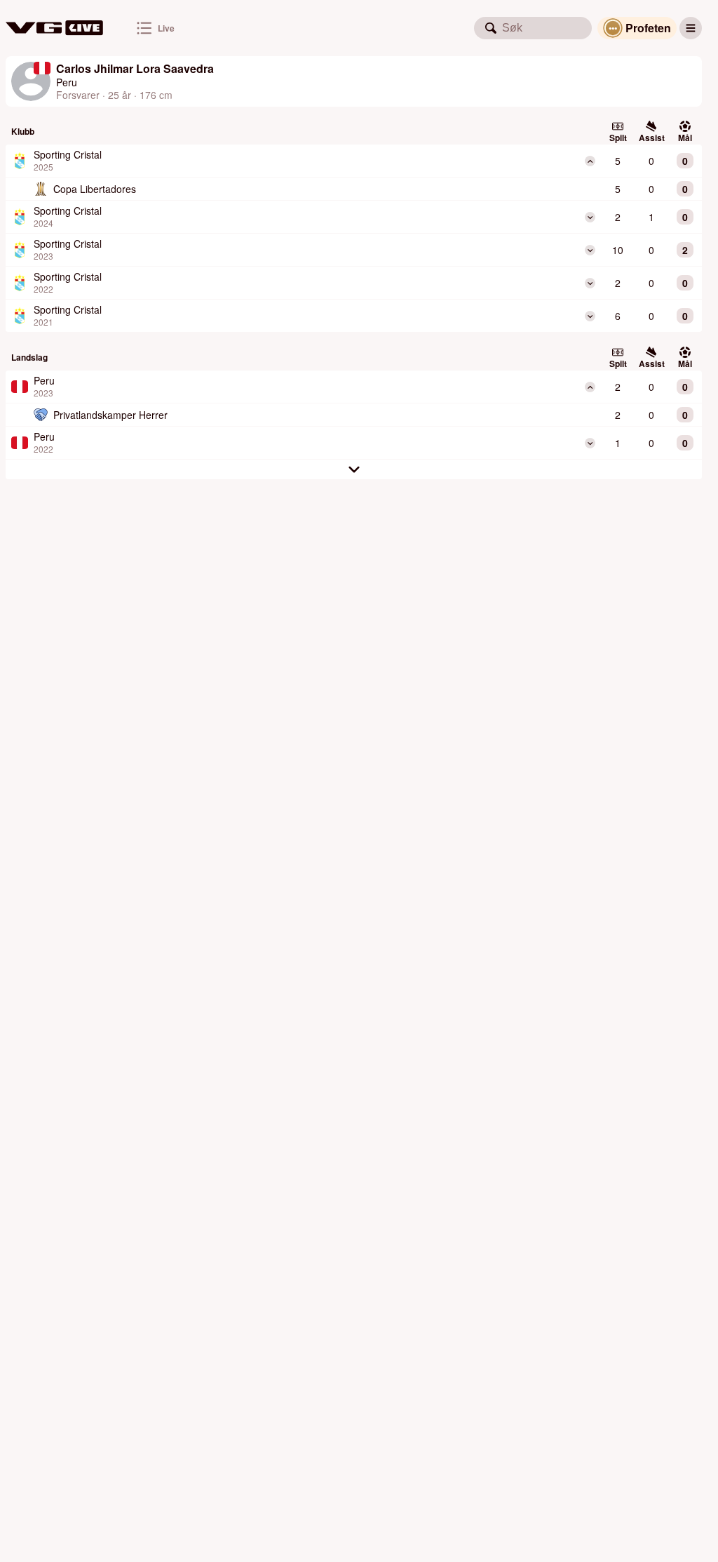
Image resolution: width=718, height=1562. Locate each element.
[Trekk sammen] (590, 161)
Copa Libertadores (94, 189)
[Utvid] (590, 217)
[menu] (690, 28)
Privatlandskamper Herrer (110, 415)
